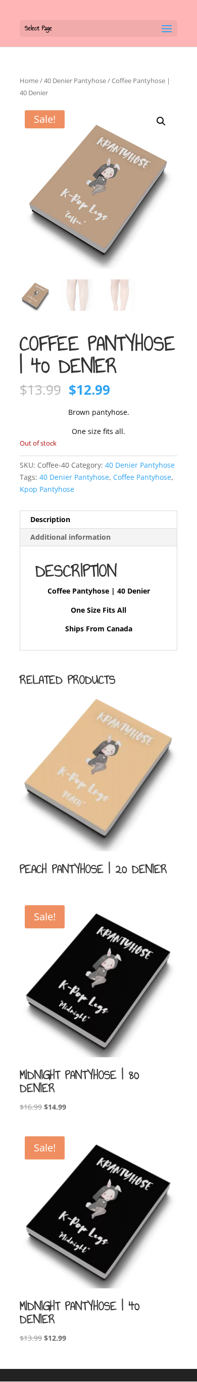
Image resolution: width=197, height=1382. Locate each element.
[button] (161, 121)
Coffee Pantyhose (142, 477)
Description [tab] (50, 519)
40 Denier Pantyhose (75, 80)
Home (29, 80)
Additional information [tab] (70, 537)
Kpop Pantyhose (47, 489)
